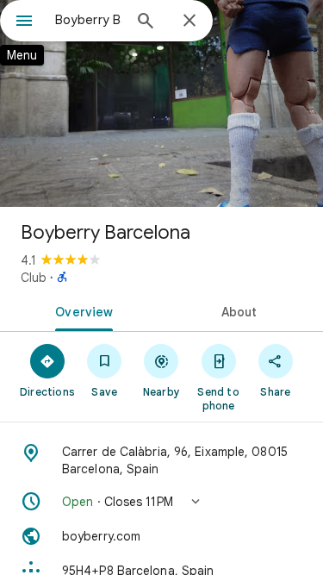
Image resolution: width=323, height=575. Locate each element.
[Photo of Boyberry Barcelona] (161, 103)
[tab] (80, 310)
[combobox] (88, 19)
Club (34, 277)
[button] (161, 501)
